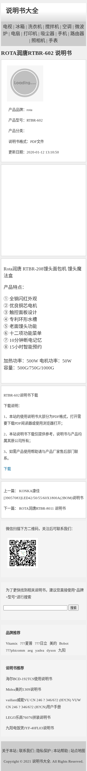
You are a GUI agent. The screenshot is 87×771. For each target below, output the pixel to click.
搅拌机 (52, 26)
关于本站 (9, 751)
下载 (7, 469)
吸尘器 (47, 33)
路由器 (77, 33)
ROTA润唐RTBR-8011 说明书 (42, 508)
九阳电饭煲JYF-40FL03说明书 (30, 728)
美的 (53, 643)
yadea (39, 650)
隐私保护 (43, 751)
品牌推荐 (13, 633)
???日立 (41, 643)
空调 (67, 26)
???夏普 (26, 643)
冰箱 (20, 26)
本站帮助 (60, 751)
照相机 (38, 40)
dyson (51, 650)
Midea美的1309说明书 (23, 689)
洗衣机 (35, 26)
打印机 (30, 33)
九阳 (61, 650)
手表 (53, 40)
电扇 (15, 33)
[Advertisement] (43, 210)
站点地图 (78, 751)
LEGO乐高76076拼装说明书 (28, 717)
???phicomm (15, 650)
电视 (7, 26)
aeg (30, 650)
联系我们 (26, 751)
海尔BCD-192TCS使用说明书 (29, 679)
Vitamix (12, 643)
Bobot (63, 643)
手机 (62, 33)
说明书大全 (22, 10)
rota (29, 110)
